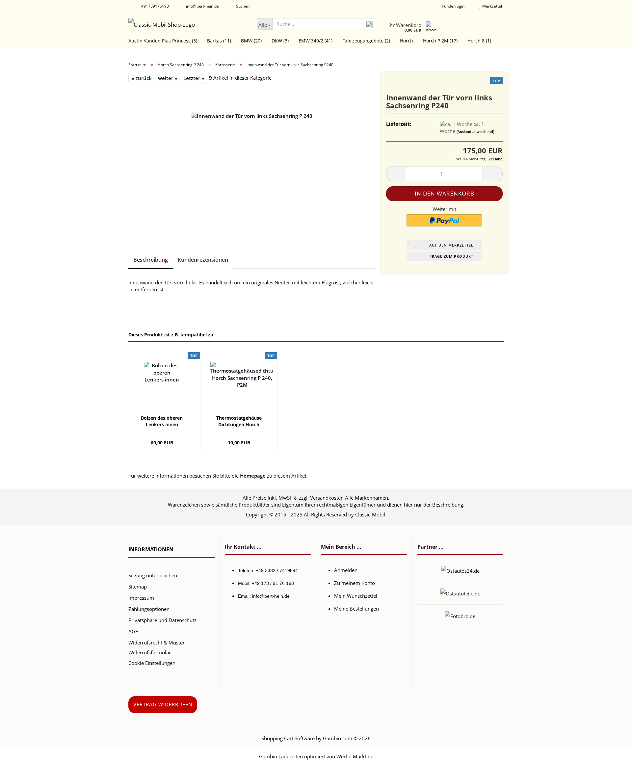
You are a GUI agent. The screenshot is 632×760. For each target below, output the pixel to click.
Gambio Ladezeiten (281, 756)
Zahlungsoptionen (149, 609)
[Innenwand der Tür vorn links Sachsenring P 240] (252, 157)
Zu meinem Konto (354, 583)
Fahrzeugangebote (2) (366, 41)
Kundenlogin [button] (452, 6)
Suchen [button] (242, 6)
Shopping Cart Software (288, 738)
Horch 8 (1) (479, 41)
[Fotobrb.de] (460, 615)
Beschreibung (150, 259)
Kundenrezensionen (203, 259)
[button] (396, 174)
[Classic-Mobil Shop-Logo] (187, 25)
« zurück (142, 78)
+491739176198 (153, 6)
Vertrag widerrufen (162, 704)
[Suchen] (369, 24)
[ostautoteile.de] (460, 593)
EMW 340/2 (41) (315, 41)
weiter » (167, 78)
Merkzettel (491, 6)
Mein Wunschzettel (355, 595)
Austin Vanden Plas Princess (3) (162, 41)
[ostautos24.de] (460, 570)
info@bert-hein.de (202, 6)
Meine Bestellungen (356, 608)
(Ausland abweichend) (475, 131)
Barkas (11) (219, 41)
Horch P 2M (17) (440, 41)
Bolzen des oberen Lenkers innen (162, 421)
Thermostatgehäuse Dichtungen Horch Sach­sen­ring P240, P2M (239, 421)
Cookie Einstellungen (151, 663)
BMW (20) (251, 41)
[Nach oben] (614, 750)
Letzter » (193, 78)
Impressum (141, 597)
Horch (406, 41)
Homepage (253, 475)
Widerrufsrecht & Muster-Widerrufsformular (157, 647)
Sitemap (137, 586)
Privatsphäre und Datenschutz (162, 620)
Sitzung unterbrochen (152, 575)
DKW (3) (280, 41)
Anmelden (345, 570)
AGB (133, 631)
